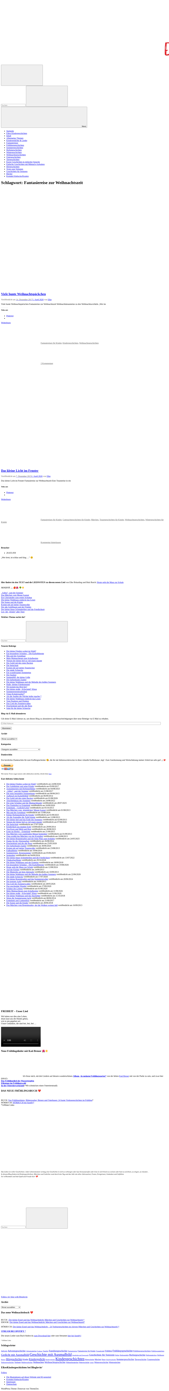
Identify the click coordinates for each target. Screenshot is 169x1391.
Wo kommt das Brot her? (16, 687)
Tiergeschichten (12, 159)
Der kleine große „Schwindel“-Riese (21, 689)
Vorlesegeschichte (7, 1362)
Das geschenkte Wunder (16, 886)
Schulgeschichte (111, 1359)
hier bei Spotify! (74, 1336)
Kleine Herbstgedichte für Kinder (20, 815)
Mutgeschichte (89, 1359)
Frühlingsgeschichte (122, 1350)
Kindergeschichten (70, 343)
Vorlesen (17, 1362)
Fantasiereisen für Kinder (51, 343)
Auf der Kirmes (12, 869)
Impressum (10, 1382)
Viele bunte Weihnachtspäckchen (23, 294)
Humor (3, 1359)
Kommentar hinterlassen (51, 542)
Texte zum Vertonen (14, 169)
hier (50, 774)
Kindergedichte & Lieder (16, 140)
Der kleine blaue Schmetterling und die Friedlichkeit (22, 609)
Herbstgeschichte (137, 1355)
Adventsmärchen (31, 1351)
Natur (104, 1359)
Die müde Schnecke (14, 670)
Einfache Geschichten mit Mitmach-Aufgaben (25, 164)
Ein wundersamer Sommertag (18, 672)
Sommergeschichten (14, 148)
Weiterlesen (6, 323)
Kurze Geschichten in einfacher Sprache (23, 162)
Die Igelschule (12, 665)
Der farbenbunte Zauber (16, 680)
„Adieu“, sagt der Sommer (12, 593)
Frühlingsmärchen (157, 1351)
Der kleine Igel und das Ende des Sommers (24, 820)
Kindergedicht (37, 1359)
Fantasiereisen (12, 143)
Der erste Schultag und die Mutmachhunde (24, 803)
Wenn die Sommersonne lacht (18, 898)
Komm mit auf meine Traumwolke (15, 605)
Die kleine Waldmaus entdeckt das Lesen (18, 600)
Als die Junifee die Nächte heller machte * (23, 696)
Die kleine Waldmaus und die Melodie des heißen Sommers (31, 682)
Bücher (9, 174)
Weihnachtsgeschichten (16, 155)
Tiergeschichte (141, 1359)
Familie (45, 1351)
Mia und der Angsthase (16, 656)
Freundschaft (100, 1351)
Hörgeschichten (12, 167)
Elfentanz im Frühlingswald (13, 1083)
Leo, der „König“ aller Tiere (13, 612)
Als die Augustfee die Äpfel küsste (20, 817)
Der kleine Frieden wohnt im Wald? (21, 651)
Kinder (25, 1359)
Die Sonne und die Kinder (12, 602)
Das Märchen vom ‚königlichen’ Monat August (26, 810)
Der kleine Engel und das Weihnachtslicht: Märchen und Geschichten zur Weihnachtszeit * (46, 1320)
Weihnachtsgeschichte (54, 1362)
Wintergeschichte (101, 1362)
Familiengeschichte (58, 1351)
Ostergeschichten (13, 157)
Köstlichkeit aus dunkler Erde (18, 827)
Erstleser (39, 1351)
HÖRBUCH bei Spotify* (23, 1103)
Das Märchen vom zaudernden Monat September (26, 834)
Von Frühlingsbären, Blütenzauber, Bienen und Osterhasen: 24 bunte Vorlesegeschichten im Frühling (50, 1100)
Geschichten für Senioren (16, 171)
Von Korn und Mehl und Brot (18, 829)
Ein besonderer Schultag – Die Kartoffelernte (25, 653)
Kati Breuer (124, 1076)
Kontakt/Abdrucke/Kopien (17, 176)
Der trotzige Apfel (13, 881)
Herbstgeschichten (14, 150)
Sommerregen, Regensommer (18, 853)
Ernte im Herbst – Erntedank (18, 831)
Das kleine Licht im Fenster (20, 470)
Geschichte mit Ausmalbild (51, 1354)
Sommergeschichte (125, 1359)
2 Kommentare (47, 363)
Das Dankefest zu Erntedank (18, 805)
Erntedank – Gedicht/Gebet (17, 808)
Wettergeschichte (84, 1362)
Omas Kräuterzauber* (15, 694)
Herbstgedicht (124, 1355)
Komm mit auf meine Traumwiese (20, 668)
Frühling (108, 1351)
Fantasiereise (72, 1351)
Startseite (10, 131)
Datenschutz (11, 1384)
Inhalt (8, 136)
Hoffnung (160, 1355)
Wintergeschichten (14, 152)
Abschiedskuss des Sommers (18, 800)
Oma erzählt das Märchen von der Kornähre (24, 836)
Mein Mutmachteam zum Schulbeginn (22, 658)
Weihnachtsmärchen (72, 1362)
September (10, 855)
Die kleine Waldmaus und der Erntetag (22, 862)
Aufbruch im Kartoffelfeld (17, 796)
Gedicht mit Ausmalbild (15, 1354)
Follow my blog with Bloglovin (14, 1297)
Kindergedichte (50, 1359)
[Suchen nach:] (13, 105)
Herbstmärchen (151, 1355)
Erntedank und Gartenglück (17, 900)
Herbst (117, 1355)
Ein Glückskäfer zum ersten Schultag (16, 597)
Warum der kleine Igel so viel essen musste (24, 661)
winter (92, 1362)
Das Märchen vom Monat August (15, 595)
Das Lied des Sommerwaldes (18, 703)
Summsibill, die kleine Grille (18, 677)
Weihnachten (38, 1362)
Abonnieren (6, 728)
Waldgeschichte (27, 1362)
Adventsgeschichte (17, 1351)
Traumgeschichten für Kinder (112, 520)
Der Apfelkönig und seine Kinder (20, 786)
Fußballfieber (11, 850)
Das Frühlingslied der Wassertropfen (17, 1081)
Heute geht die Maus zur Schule (110, 582)
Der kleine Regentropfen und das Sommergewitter (27, 879)
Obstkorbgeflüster (13, 860)
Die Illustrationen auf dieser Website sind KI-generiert (28, 1377)
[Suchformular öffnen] (22, 75)
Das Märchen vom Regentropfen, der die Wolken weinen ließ (32, 905)
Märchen (94, 520)
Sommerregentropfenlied (16, 691)
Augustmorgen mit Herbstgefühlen (20, 789)
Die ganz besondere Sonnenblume (20, 793)
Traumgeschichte (153, 1359)
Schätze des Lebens (14, 888)
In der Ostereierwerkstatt (12, 1085)
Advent (4, 1351)
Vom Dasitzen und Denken (17, 701)
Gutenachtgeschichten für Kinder (76, 520)
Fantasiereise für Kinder (87, 1351)
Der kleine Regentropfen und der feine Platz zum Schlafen (30, 839)
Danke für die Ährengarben (17, 841)
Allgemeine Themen (14, 138)
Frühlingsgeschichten (15, 145)
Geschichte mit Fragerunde (80, 1355)
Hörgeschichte (14, 1359)
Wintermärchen (114, 1362)
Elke (50, 299)
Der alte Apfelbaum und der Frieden (16, 607)
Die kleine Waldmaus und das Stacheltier (23, 896)
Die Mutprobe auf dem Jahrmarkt (20, 872)
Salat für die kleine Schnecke (18, 708)
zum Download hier (42, 1336)
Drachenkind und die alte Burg (19, 706)
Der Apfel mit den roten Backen (19, 663)
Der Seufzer (11, 675)
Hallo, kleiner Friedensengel (18, 684)
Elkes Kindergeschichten (16, 133)
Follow (4, 1372)
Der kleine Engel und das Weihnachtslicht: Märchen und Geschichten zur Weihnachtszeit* (47, 1322)
